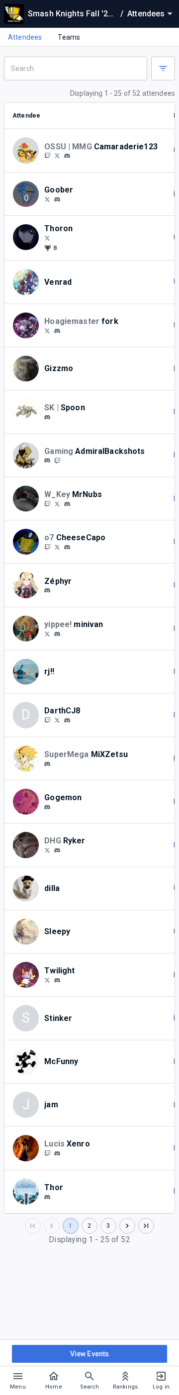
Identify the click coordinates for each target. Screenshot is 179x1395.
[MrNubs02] (57, 503)
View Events (89, 1354)
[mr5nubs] (67, 504)
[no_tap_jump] (57, 980)
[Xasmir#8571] (57, 1153)
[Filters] (163, 68)
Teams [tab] (69, 37)
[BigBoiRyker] (47, 850)
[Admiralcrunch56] (57, 460)
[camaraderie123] (57, 156)
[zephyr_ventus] (47, 590)
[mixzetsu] (47, 764)
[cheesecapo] (47, 547)
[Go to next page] (127, 1226)
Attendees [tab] (25, 37)
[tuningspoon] (47, 417)
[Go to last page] (146, 1226)
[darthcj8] (47, 720)
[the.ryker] (57, 850)
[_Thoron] (47, 238)
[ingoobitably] (47, 199)
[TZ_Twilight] (47, 980)
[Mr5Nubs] (47, 503)
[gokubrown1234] (47, 1153)
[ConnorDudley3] (57, 720)
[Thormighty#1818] (47, 1197)
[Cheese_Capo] (57, 547)
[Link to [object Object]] (28, 150)
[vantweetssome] (47, 633)
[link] (67, 156)
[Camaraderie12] (47, 156)
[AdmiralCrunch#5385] (47, 460)
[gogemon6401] (47, 807)
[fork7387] (47, 330)
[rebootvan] (57, 634)
